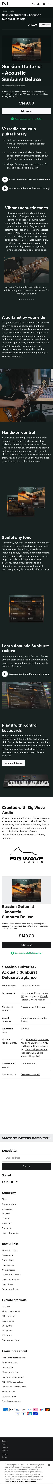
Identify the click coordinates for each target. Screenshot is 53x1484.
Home (4, 11)
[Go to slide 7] (31, 299)
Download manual (30, 1074)
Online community (10, 1279)
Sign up (26, 1166)
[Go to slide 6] (29, 299)
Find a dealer (8, 1265)
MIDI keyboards (9, 1316)
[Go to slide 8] (33, 299)
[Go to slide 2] (21, 299)
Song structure (9, 1396)
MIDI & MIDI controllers (12, 1382)
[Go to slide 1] (19, 299)
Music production (10, 1372)
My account (7, 1255)
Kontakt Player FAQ (30, 1056)
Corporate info (9, 1204)
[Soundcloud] (16, 1181)
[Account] (38, 3)
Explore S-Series (13, 763)
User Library (7, 1284)
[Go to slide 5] (27, 299)
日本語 (4, 1444)
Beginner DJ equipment (13, 1377)
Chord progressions (11, 1401)
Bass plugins (8, 1321)
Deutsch (5, 1447)
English (4, 1441)
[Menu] (50, 3)
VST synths (7, 1326)
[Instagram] (7, 1181)
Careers (5, 1219)
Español (4, 1457)
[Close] (49, 1465)
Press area (6, 1223)
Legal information (10, 1233)
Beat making (8, 1367)
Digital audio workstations (14, 1387)
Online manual (28, 1063)
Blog (4, 1199)
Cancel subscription (11, 1275)
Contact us (7, 1209)
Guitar (11, 11)
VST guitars (7, 1331)
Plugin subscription (11, 1340)
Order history (8, 1260)
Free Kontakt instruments (14, 1358)
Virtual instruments (11, 1311)
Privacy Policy (30, 1481)
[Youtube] (12, 1181)
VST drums (7, 1335)
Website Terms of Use (13, 1481)
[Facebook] (3, 1181)
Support (6, 1214)
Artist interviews (9, 1363)
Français (5, 1454)
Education (6, 1228)
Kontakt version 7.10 (38, 1043)
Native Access (8, 1270)
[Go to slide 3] (23, 299)
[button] (26, 180)
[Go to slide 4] (25, 299)
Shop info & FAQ (9, 1250)
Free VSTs (6, 1306)
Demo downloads (10, 1289)
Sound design (8, 1391)
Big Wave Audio (41, 818)
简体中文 (5, 1450)
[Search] (33, 3)
